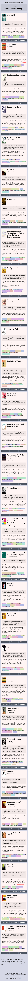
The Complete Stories (15, 138)
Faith (7, 191)
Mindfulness (4, 477)
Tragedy (20, 946)
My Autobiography (14, 488)
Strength (3, 37)
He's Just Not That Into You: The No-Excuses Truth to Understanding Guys (16, 522)
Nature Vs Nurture (5, 415)
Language (4, 699)
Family (13, 129)
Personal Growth (22, 257)
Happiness (8, 479)
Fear (12, 383)
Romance (8, 544)
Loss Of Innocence (11, 320)
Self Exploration (5, 67)
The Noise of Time (14, 361)
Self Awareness (4, 66)
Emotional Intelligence (14, 257)
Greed (22, 127)
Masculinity (15, 289)
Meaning (20, 291)
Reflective (5, 99)
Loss (11, 35)
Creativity (14, 917)
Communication (11, 127)
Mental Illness (4, 35)
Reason (3, 574)
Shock (25, 854)
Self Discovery (17, 444)
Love (3, 64)
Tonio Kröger (12, 895)
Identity (22, 35)
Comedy (3, 508)
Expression (14, 384)
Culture (9, 699)
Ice (8, 646)
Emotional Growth (9, 792)
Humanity (24, 161)
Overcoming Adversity (22, 792)
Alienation (8, 603)
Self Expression (20, 510)
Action (17, 886)
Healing (22, 37)
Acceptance (13, 259)
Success (10, 508)
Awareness (15, 477)
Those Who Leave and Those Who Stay (15, 425)
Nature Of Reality (8, 574)
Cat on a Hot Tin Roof (15, 107)
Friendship (15, 35)
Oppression (4, 603)
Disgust (7, 856)
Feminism (5, 446)
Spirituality (4, 762)
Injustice (24, 793)
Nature (16, 350)
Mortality (7, 96)
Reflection (10, 67)
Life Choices (22, 96)
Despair (18, 669)
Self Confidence (5, 793)
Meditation (19, 477)
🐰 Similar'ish (22, 40)
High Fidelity (12, 44)
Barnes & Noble (5, 851)
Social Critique (16, 190)
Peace (22, 259)
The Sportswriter (13, 268)
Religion (3, 159)
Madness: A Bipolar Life (16, 614)
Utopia (12, 318)
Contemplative (15, 762)
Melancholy (11, 510)
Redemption (10, 37)
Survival (21, 667)
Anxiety (6, 130)
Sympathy (3, 637)
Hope (7, 37)
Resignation (20, 383)
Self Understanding (12, 96)
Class (8, 917)
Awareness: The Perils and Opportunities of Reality (15, 457)
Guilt (18, 189)
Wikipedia (20, 32)
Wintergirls (11, 15)
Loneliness (4, 291)
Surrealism (17, 667)
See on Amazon (14, 40)
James (20, 973)
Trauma (9, 35)
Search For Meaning (9, 698)
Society (7, 762)
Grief (20, 37)
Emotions (3, 545)
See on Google (5, 40)
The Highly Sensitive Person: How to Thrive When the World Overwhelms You (15, 234)
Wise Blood (11, 199)
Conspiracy (14, 886)
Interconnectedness (15, 98)
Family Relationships (10, 948)
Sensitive (21, 384)
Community (12, 350)
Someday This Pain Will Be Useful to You (16, 927)
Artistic (17, 384)
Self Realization (10, 477)
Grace (20, 161)
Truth (11, 888)
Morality (7, 159)
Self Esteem (4, 544)
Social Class (22, 129)
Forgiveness (19, 856)
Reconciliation (4, 98)
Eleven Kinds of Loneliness (13, 709)
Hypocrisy (21, 189)
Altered (10, 865)
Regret (22, 64)
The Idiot (10, 170)
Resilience (13, 794)
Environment (4, 416)
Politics (6, 383)
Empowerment (8, 794)
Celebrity (3, 854)
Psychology (4, 191)
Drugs (17, 824)
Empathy (8, 257)
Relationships (6, 64)
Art (6, 699)
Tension (3, 130)
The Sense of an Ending (16, 75)
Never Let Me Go (13, 300)
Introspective (15, 260)
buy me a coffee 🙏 (17, 978)
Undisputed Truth (13, 833)
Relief (3, 259)
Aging (21, 98)
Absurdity (10, 159)
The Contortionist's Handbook (14, 803)
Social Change (9, 444)
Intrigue (3, 670)
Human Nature (12, 161)
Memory (19, 64)
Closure (11, 291)
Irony (14, 159)
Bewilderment (4, 162)
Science (18, 415)
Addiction (9, 635)
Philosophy (23, 574)
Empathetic (10, 260)
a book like (19, 2)
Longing (21, 446)
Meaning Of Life (14, 189)
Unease (15, 669)
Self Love (3, 792)
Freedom (23, 477)
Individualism (4, 576)
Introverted (15, 731)
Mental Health (15, 37)
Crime (3, 190)
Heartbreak (12, 64)
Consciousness (4, 480)
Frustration (15, 383)
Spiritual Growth (15, 479)
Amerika (10, 583)
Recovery (18, 35)
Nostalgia (8, 291)
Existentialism (8, 189)
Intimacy (17, 542)
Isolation (18, 222)
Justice (18, 888)
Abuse (11, 854)
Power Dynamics (21, 318)
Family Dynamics (5, 127)
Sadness (3, 447)
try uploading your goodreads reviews (12, 960)
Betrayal (9, 886)
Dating (23, 544)
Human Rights (4, 318)
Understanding (7, 259)
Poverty (7, 508)
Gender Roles (22, 542)
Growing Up (19, 66)
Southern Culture (5, 222)
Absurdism (19, 603)
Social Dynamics (16, 446)
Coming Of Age (11, 66)
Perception (14, 415)
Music (15, 66)
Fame (13, 508)
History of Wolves (13, 329)
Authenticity (4, 384)
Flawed (10, 771)
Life (2, 99)
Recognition (9, 384)
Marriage (16, 127)
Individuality (18, 605)
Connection (18, 259)
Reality (10, 415)
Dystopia (9, 318)
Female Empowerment (6, 353)
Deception (9, 129)
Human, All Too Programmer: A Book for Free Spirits (16, 554)
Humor (9, 162)
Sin (14, 221)
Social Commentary (5, 161)
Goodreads (4, 94)
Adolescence (10, 946)
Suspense (3, 825)
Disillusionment (13, 603)
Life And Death (13, 573)
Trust (12, 544)
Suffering (17, 161)
